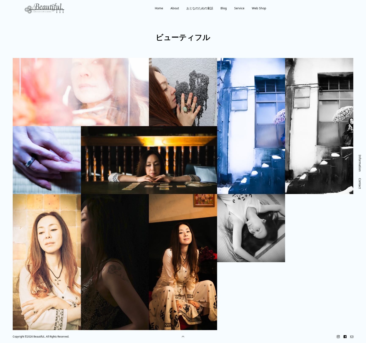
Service (239, 8)
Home (159, 8)
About (175, 8)
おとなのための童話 (199, 8)
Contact (360, 183)
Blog (223, 8)
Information (360, 163)
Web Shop (259, 8)
